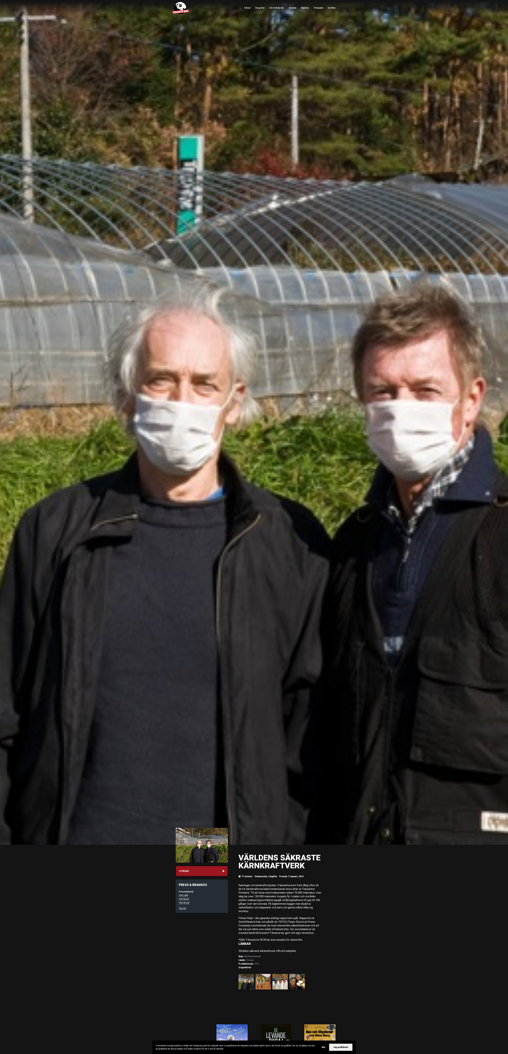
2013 (256, 964)
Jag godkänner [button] (340, 1047)
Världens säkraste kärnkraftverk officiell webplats (267, 950)
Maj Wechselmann (252, 956)
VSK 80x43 (184, 899)
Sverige (250, 960)
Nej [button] (323, 1047)
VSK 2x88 (183, 895)
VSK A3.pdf (184, 903)
